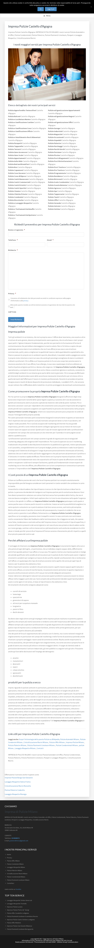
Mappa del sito (61, 940)
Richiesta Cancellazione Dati (45, 940)
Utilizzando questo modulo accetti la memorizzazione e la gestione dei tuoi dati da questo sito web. (42, 306)
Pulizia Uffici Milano (57, 742)
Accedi (69, 940)
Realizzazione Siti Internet (24, 942)
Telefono (13, 240)
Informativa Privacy (28, 940)
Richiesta (13, 250)
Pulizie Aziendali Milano (69, 739)
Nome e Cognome (16, 230)
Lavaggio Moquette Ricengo (16, 794)
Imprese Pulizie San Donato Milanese (19, 926)
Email (50, 240)
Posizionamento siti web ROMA (45, 942)
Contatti (40, 748)
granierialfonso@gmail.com (18, 841)
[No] (91, 7)
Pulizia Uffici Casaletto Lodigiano (18, 913)
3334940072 (15, 838)
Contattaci (10, 883)
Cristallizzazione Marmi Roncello (18, 786)
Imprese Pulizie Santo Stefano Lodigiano (21, 920)
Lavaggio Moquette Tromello (17, 904)
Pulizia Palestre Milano (17, 745)
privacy (25, 301)
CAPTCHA (12, 312)
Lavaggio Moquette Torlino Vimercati (19, 900)
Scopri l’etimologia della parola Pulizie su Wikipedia (39, 739)
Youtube (18, 889)
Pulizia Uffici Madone (14, 923)
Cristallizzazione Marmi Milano (36, 742)
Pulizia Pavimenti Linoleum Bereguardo (20, 929)
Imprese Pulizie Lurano (14, 907)
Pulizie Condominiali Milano (67, 745)
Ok (40, 9)
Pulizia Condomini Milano (15, 864)
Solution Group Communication (67, 942)
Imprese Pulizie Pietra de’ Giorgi (18, 910)
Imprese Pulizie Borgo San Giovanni (19, 777)
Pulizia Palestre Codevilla (15, 790)
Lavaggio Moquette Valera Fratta (17, 782)
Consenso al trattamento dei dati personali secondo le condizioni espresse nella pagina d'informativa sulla (41, 299)
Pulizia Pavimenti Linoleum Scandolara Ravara (22, 916)
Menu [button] (48, 15)
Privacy (12, 293)
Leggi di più (50, 9)
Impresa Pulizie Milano (75, 742)
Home (9, 854)
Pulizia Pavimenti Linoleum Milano (41, 745)
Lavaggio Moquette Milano (25, 748)
